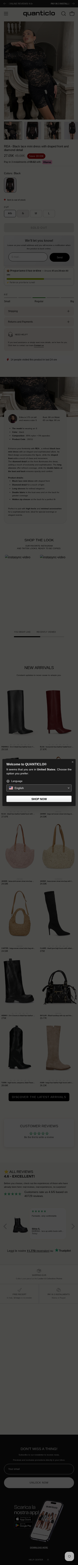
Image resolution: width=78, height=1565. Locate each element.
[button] (39, 788)
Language (16, 781)
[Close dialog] (72, 762)
